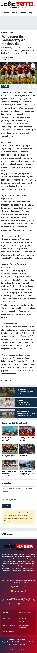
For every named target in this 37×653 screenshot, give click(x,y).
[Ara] (35, 5)
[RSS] (33, 599)
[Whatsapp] (29, 599)
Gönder (6, 506)
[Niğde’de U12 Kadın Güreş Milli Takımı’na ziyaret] (27, 431)
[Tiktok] (22, 599)
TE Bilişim (24, 650)
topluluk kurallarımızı (20, 513)
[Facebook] (3, 599)
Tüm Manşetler (10, 625)
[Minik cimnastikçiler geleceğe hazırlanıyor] (10, 465)
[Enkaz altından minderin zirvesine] (27, 449)
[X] (7, 599)
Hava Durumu (26, 612)
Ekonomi (23, 13)
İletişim (11, 639)
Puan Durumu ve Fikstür (26, 620)
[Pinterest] (11, 599)
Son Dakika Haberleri (24, 626)
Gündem (5, 13)
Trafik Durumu (10, 619)
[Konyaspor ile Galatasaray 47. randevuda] (18, 73)
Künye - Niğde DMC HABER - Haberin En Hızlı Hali (18, 642)
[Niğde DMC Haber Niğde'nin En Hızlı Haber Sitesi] (18, 5)
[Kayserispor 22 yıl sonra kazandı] (10, 449)
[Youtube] (18, 599)
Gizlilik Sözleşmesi (21, 639)
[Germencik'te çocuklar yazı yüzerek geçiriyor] (10, 431)
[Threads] (26, 599)
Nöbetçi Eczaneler (7, 614)
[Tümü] (34, 534)
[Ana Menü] (2, 5)
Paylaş (6, 86)
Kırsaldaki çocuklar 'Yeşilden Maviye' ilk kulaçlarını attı (26, 473)
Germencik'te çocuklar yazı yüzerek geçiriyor (10, 438)
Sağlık (31, 13)
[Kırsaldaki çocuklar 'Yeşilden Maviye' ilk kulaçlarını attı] (27, 465)
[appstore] (12, 604)
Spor (12, 32)
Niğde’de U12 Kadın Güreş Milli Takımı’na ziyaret (26, 438)
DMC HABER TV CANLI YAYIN (18, 644)
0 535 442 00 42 (20, 587)
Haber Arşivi (10, 631)
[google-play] (23, 604)
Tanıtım (14, 13)
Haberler (4, 32)
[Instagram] (15, 599)
